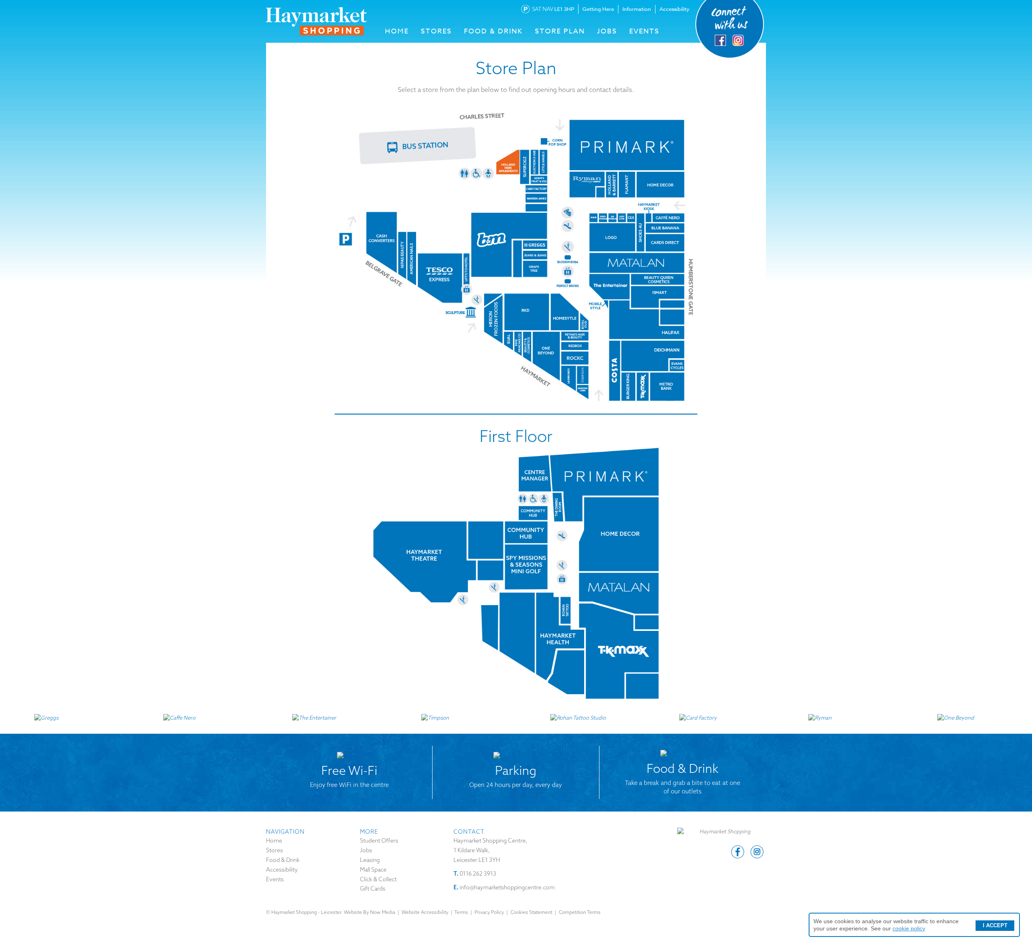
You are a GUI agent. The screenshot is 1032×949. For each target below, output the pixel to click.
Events (644, 31)
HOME (397, 31)
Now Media (382, 912)
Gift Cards (372, 888)
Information (636, 8)
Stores (274, 850)
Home (274, 840)
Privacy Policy (489, 912)
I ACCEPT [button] (995, 925)
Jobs (607, 31)
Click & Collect (378, 879)
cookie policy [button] (909, 928)
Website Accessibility (425, 912)
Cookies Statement (531, 912)
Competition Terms (580, 912)
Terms (461, 912)
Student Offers (379, 840)
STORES (436, 31)
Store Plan (560, 31)
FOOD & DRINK (493, 31)
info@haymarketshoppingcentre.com (507, 887)
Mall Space (373, 869)
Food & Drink (283, 860)
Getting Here (598, 8)
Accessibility (674, 8)
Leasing (370, 860)
